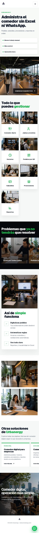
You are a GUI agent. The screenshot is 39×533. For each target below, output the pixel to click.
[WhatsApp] (34, 528)
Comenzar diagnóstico (24, 91)
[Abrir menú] (35, 4)
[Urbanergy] (3, 4)
